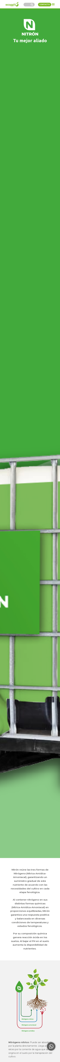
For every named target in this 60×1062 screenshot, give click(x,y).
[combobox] (27, 4)
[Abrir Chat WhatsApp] (51, 1046)
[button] (53, 4)
